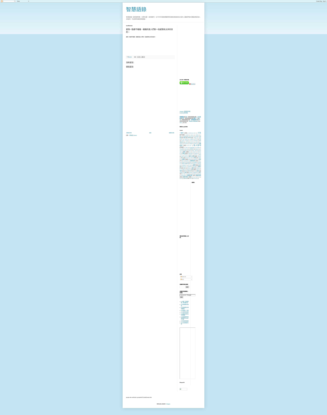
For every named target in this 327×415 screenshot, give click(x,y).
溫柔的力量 (184, 166)
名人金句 (197, 145)
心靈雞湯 (191, 139)
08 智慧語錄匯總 (185, 321)
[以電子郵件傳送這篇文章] (137, 57)
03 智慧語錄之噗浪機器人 (185, 308)
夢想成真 (198, 168)
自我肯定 (197, 149)
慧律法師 (190, 171)
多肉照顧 (181, 149)
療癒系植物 (183, 175)
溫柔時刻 (189, 166)
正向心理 (187, 142)
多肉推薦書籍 (191, 147)
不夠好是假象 (185, 136)
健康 (183, 159)
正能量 (196, 142)
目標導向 (195, 143)
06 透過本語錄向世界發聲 (185, 314)
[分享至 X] (141, 57)
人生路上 (191, 135)
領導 (181, 171)
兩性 (184, 152)
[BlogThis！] (139, 57)
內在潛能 (196, 136)
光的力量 (189, 145)
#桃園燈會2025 (191, 133)
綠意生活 (198, 169)
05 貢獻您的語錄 (185, 312)
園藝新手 (184, 165)
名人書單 (186, 147)
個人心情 (191, 156)
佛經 (186, 150)
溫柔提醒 (194, 166)
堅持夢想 (195, 159)
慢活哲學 (188, 169)
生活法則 (185, 143)
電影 (193, 168)
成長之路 (186, 149)
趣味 (198, 171)
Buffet (181, 178)
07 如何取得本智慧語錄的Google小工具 (185, 318)
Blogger (168, 404)
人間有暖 (196, 135)
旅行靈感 (187, 157)
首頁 (150, 132)
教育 (200, 159)
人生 (199, 133)
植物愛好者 (189, 162)
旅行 (182, 157)
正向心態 (192, 142)
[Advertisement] (150, 118)
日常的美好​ (195, 140)
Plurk (190, 178)
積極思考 (195, 172)
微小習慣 (189, 165)
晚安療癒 (187, 160)
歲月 (200, 165)
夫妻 (184, 137)
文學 (200, 139)
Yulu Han (193, 84)
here (181, 122)
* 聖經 (182, 133)
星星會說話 (193, 119)
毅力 (194, 171)
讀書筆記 (185, 177)
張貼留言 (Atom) (133, 135)
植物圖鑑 (195, 162)
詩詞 (185, 168)
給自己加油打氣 (185, 163)
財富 (195, 157)
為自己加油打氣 (184, 156)
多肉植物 (198, 147)
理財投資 (192, 161)
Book (199, 177)
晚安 (183, 160)
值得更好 (199, 156)
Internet (185, 178)
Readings (195, 178)
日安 (191, 140)
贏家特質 (198, 175)
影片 (185, 171)
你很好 (189, 150)
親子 (200, 172)
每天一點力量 (195, 150)
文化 (196, 139)
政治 (200, 154)
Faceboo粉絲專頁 (184, 113)
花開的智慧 (190, 153)
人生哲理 (186, 135)
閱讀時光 (181, 172)
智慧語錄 (136, 9)
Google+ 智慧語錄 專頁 (185, 111)
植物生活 (184, 162)
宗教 (183, 153)
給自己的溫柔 (193, 163)
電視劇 (189, 168)
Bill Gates (194, 177)
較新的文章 (129, 132)
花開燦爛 (196, 153)
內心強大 (191, 136)
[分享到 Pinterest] (144, 57)
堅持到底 (190, 159)
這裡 (186, 117)
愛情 (194, 165)
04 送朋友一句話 (185, 310)
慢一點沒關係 (182, 169)
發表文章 (184, 276)
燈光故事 (190, 172)
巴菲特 (189, 137)
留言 (183, 279)
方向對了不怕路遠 (185, 140)
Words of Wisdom (193, 121)
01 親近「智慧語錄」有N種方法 (185, 302)
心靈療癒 (186, 139)
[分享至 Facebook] (142, 57)
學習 (186, 172)
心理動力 (195, 137)
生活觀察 (190, 143)
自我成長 (191, 149)
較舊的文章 (171, 132)
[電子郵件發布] (135, 56)
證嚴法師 (189, 175)
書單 (191, 157)
